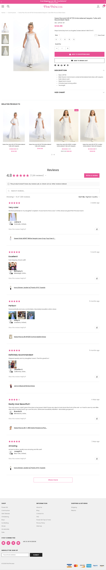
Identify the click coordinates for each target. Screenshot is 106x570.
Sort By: (82, 197)
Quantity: (58, 44)
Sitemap (39, 526)
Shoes (3, 526)
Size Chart (101, 35)
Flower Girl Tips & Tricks (43, 520)
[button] (45, 175)
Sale (3, 532)
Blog (37, 510)
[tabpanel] (14, 130)
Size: (56, 35)
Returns (73, 510)
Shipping (74, 507)
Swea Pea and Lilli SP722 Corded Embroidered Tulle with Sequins (92, 145)
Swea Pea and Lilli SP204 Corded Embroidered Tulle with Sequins (66, 145)
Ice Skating (5, 523)
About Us (39, 507)
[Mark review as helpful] (97, 229)
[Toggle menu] (3, 6)
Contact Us (40, 513)
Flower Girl (5, 507)
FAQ (37, 517)
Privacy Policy (40, 523)
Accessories (5, 529)
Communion (6, 510)
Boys (3, 520)
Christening (5, 517)
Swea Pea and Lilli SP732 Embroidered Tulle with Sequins (14, 145)
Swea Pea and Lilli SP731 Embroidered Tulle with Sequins (40, 145)
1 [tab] (51, 154)
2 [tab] (54, 154)
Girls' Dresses (6, 513)
